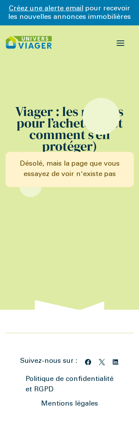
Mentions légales (69, 404)
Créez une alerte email (46, 8)
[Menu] (120, 42)
